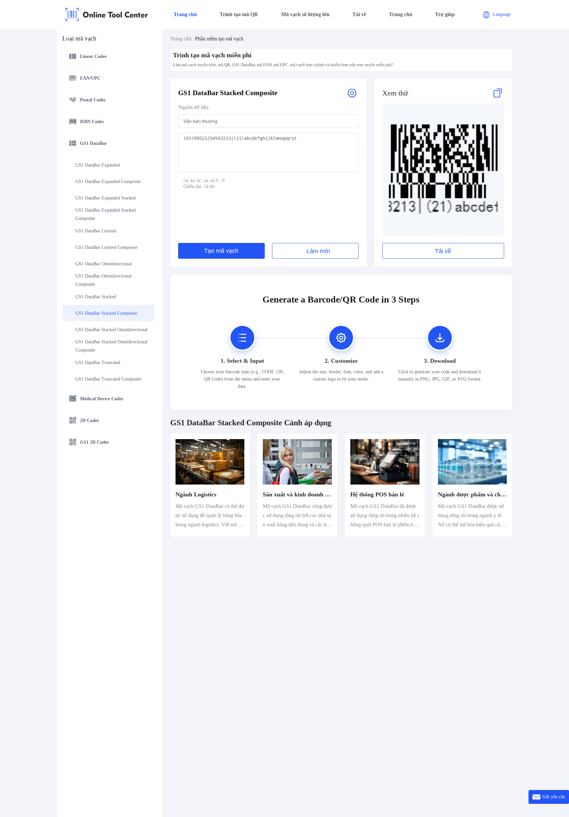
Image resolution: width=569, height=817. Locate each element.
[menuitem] (108, 57)
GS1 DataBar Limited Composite (106, 247)
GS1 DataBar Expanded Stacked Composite (106, 214)
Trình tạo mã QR (239, 14)
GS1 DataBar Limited (95, 230)
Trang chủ (185, 14)
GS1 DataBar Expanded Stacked (105, 198)
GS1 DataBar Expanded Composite (108, 181)
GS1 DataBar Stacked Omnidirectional (111, 329)
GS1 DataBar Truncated (97, 362)
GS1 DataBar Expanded (97, 165)
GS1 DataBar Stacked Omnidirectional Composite (111, 346)
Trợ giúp (445, 14)
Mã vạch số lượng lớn (305, 14)
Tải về (359, 14)
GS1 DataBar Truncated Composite (108, 379)
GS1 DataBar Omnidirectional (103, 263)
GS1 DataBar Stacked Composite (106, 313)
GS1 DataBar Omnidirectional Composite (104, 280)
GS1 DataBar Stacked (95, 296)
